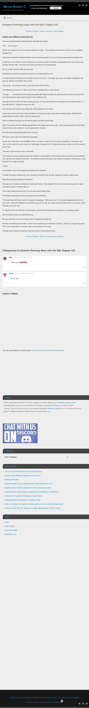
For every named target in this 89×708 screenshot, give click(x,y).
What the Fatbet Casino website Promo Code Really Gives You (28, 484)
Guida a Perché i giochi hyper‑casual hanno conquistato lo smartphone (31, 492)
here (40, 402)
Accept (55, 8)
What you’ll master (12, 480)
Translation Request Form (66, 402)
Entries (9, 526)
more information (42, 8)
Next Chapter (59, 31)
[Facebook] (82, 5)
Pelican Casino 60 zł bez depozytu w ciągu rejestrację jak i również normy (33, 508)
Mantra (67, 698)
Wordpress (75, 698)
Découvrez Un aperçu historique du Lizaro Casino (24, 496)
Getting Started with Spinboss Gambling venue (22, 500)
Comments (11, 530)
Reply (84, 267)
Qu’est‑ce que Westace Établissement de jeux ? (23, 476)
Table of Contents (46, 31)
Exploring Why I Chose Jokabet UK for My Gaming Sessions (28, 488)
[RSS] (79, 5)
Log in (7, 522)
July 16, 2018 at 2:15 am (23, 257)
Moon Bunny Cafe (16, 698)
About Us (51, 408)
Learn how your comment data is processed (48, 350)
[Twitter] (86, 5)
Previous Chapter (31, 31)
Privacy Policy (51, 698)
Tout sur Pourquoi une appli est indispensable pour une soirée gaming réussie (34, 504)
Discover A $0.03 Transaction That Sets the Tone (23, 471)
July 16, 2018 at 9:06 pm (24, 273)
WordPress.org (10, 534)
